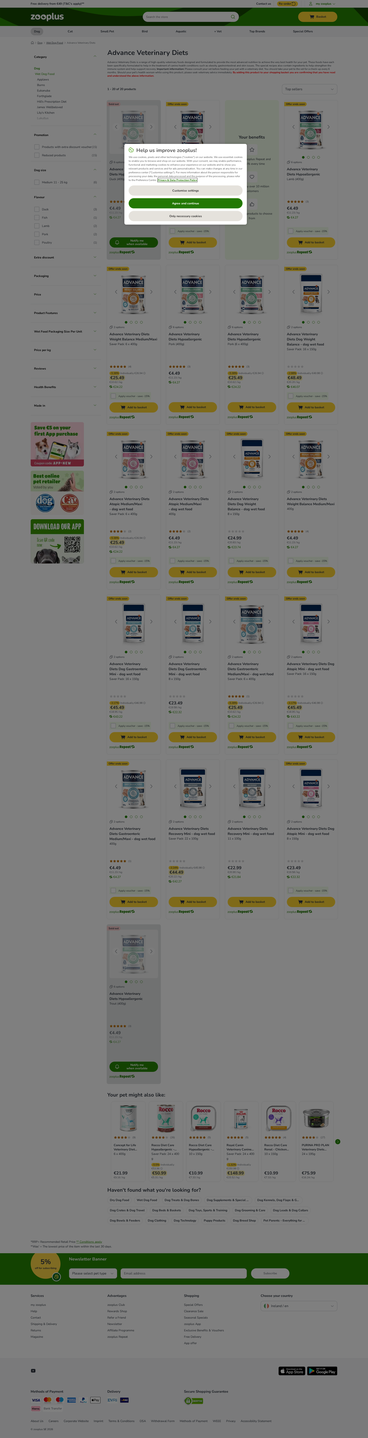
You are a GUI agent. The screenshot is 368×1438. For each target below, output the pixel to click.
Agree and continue (185, 203)
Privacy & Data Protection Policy (177, 180)
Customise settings (185, 191)
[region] (185, 184)
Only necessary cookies (185, 216)
